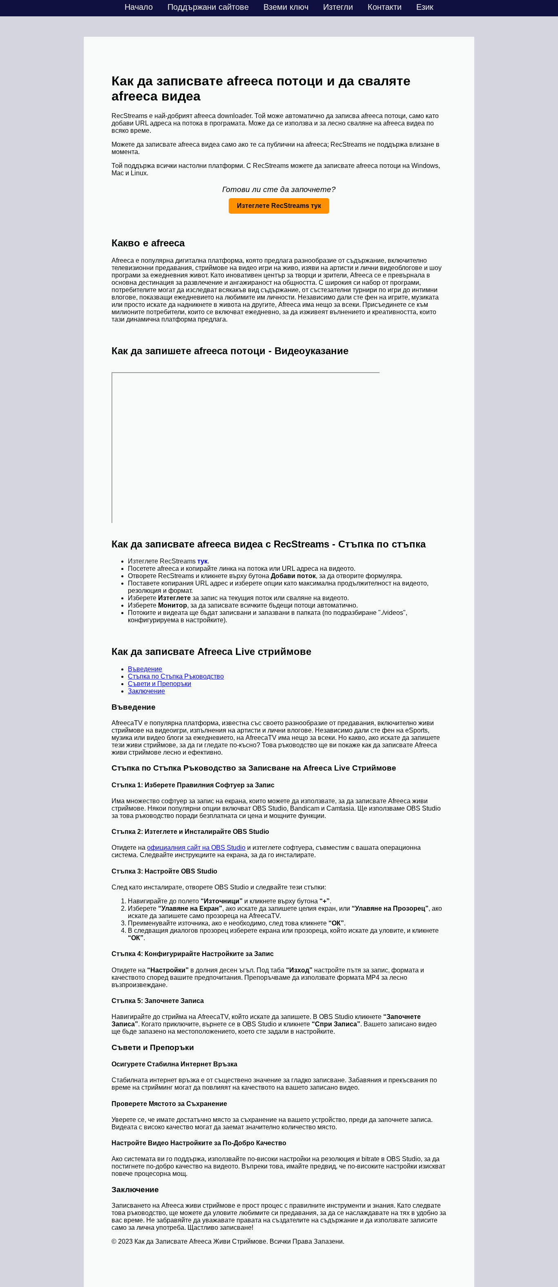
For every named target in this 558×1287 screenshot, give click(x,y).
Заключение (146, 691)
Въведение (145, 669)
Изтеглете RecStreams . (168, 561)
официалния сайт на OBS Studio (196, 847)
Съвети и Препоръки (159, 683)
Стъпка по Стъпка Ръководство (176, 676)
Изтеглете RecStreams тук (279, 205)
